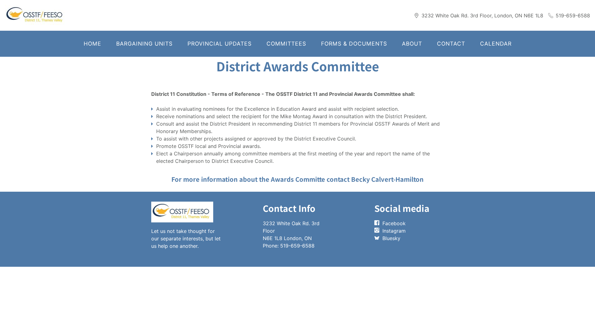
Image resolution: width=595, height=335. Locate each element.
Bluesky (391, 238)
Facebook (394, 223)
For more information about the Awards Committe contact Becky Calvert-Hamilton (297, 179)
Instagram (394, 231)
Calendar (496, 43)
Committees (286, 43)
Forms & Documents (354, 43)
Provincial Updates (219, 43)
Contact (451, 43)
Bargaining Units (144, 43)
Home (92, 43)
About (412, 43)
